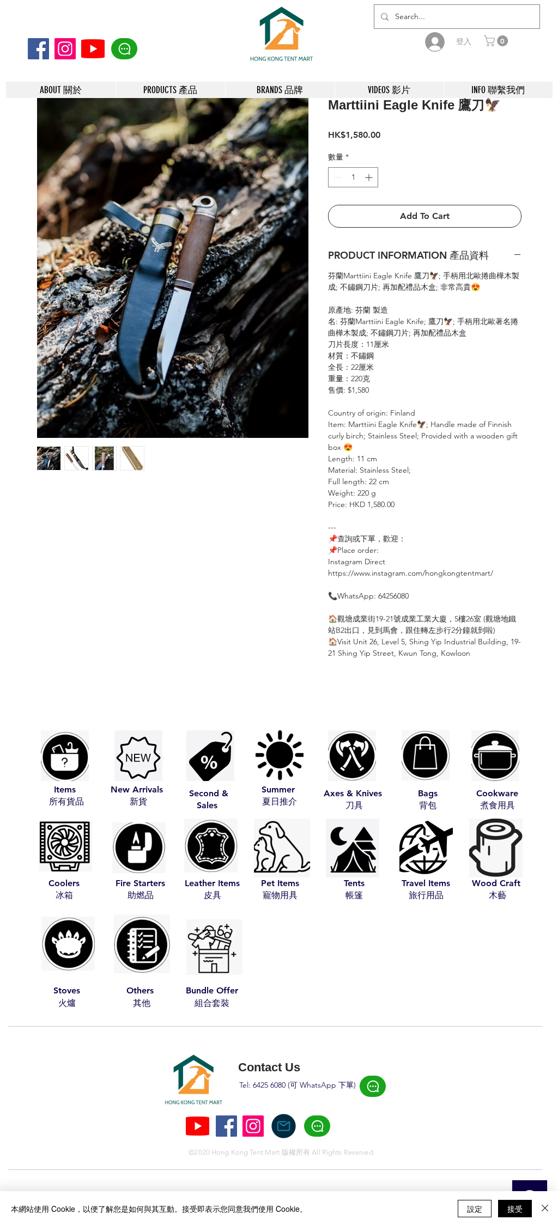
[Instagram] (65, 48)
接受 (515, 1208)
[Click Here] (124, 48)
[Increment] (370, 177)
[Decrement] (336, 177)
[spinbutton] (353, 177)
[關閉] (544, 1208)
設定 (474, 1208)
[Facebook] (38, 48)
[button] (497, 40)
